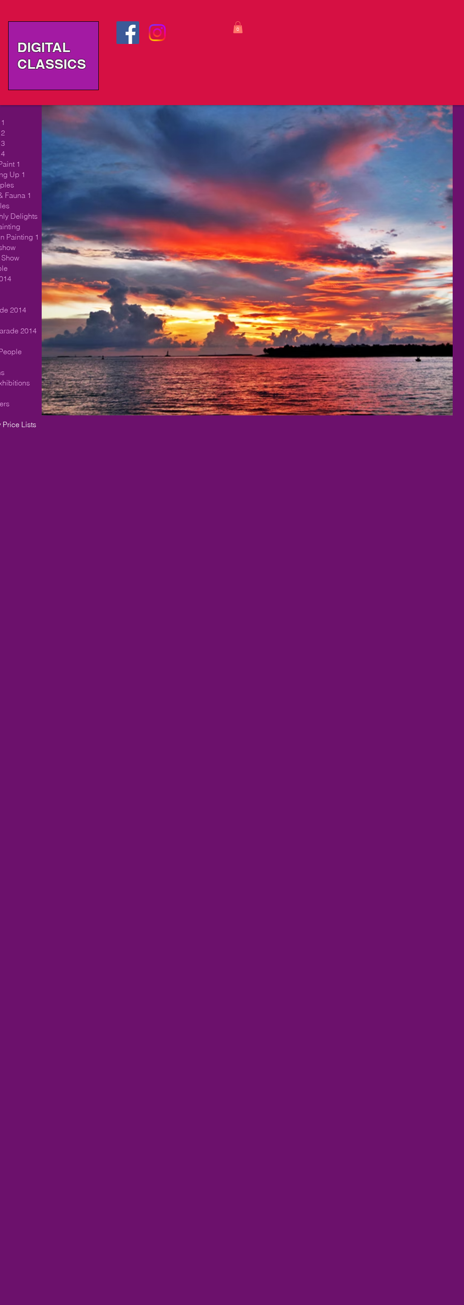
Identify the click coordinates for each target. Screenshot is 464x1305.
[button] (238, 27)
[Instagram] (157, 32)
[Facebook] (127, 32)
